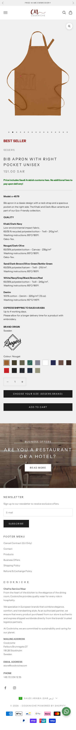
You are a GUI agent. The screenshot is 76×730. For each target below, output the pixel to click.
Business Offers (12, 559)
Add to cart (38, 407)
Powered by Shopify (52, 705)
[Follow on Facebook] (5, 688)
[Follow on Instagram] (14, 688)
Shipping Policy (12, 565)
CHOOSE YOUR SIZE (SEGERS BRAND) (38, 393)
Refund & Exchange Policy (18, 571)
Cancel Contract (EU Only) (18, 543)
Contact (8, 548)
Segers (9, 149)
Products (8, 554)
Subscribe (16, 523)
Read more (38, 467)
